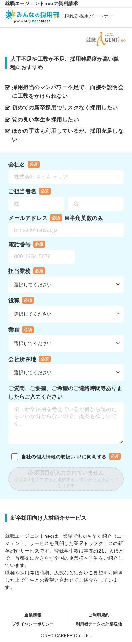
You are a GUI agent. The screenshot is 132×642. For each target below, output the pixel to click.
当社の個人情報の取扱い (48, 456)
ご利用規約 (99, 615)
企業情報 (32, 615)
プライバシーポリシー (33, 624)
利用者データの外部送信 (99, 624)
